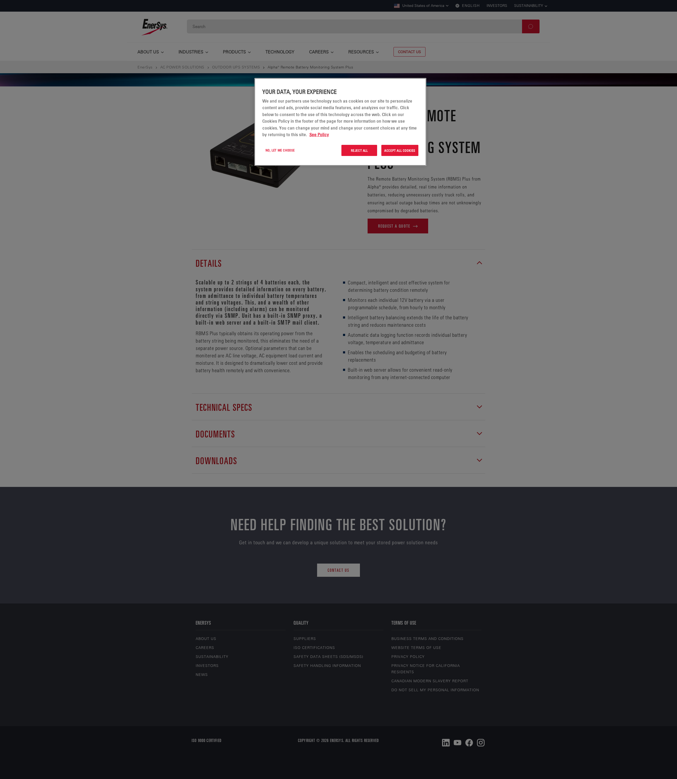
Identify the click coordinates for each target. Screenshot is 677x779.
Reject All (359, 150)
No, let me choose (280, 150)
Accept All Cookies (399, 150)
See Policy (319, 134)
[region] (340, 122)
